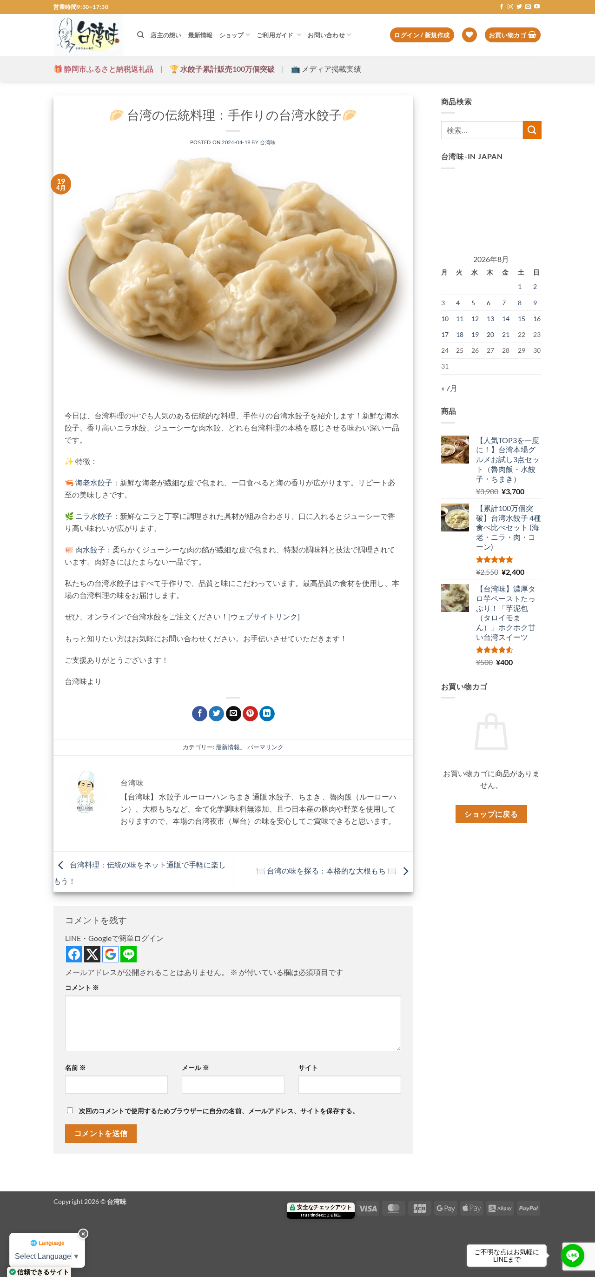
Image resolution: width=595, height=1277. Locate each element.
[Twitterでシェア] (216, 714)
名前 (75, 1067)
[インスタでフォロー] (510, 7)
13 (490, 319)
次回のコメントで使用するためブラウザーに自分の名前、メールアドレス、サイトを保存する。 (219, 1111)
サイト (308, 1067)
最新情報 (200, 35)
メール (195, 1067)
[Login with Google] (110, 954)
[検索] (140, 35)
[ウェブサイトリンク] (264, 616)
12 (475, 319)
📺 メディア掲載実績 (326, 68)
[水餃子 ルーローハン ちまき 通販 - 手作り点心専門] (88, 35)
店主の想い (166, 35)
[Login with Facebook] (74, 954)
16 (537, 319)
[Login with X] (92, 954)
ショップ (231, 35)
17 (445, 334)
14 (505, 319)
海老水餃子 (93, 482)
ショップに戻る (491, 814)
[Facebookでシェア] (199, 714)
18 (459, 334)
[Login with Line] (128, 954)
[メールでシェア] (233, 714)
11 (459, 319)
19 (475, 334)
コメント (82, 987)
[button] (422, 35)
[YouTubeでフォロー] (537, 7)
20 (490, 334)
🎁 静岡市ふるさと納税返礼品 (103, 68)
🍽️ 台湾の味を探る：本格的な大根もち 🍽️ (327, 870)
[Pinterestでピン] (250, 714)
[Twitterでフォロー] (519, 7)
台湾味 (268, 142)
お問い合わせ (326, 35)
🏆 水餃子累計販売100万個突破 (222, 68)
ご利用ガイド (276, 35)
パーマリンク (265, 747)
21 (505, 334)
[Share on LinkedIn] (267, 714)
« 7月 (449, 387)
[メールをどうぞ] (528, 7)
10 (445, 319)
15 (521, 319)
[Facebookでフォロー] (501, 7)
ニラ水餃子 (93, 515)
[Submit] (532, 130)
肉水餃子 (90, 549)
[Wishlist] (469, 35)
